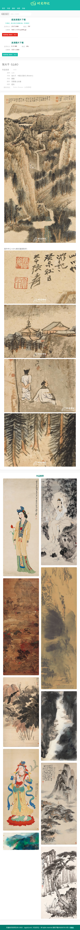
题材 (13, 8)
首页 (3, 8)
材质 (18, 8)
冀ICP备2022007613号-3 (61, 927)
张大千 (14, 76)
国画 (13, 78)
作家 (8, 8)
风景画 (13, 81)
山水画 (19, 81)
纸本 (13, 84)
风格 (23, 8)
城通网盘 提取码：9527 (10, 35)
